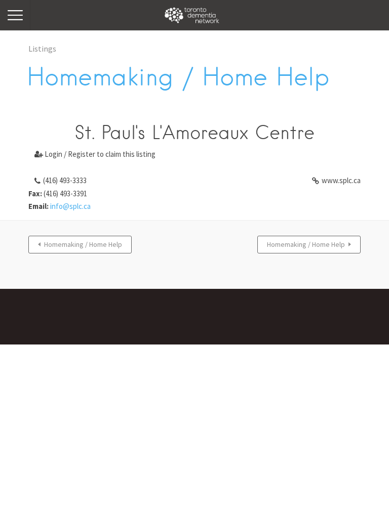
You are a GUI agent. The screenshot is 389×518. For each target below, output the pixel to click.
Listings (42, 49)
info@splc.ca (70, 206)
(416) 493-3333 (65, 180)
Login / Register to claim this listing (94, 154)
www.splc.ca (341, 180)
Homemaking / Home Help (83, 244)
